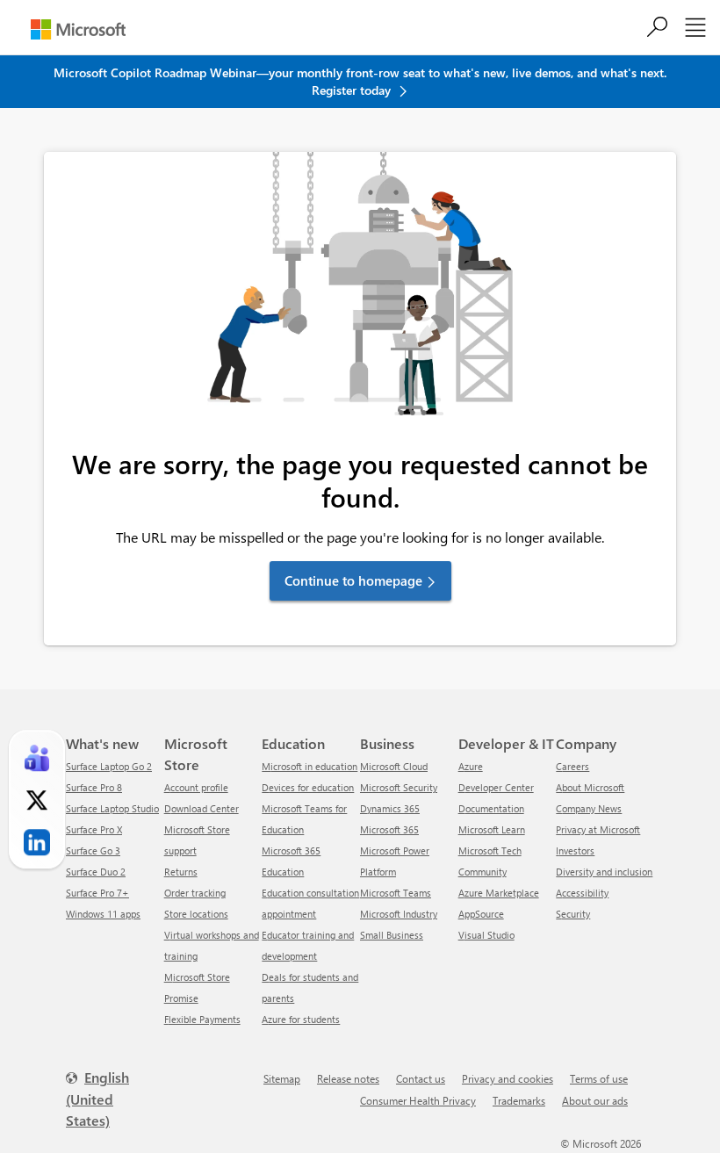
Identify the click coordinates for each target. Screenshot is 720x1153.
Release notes (348, 1078)
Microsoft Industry (398, 913)
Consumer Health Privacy (418, 1100)
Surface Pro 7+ (97, 892)
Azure (470, 766)
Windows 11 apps (103, 913)
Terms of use (599, 1078)
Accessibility (582, 892)
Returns (181, 871)
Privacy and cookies (507, 1078)
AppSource (481, 913)
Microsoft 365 (389, 829)
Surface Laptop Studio (112, 808)
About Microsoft (590, 787)
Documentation (491, 808)
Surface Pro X (94, 829)
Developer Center (496, 787)
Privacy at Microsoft (598, 829)
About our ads (595, 1100)
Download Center (201, 808)
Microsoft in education (309, 766)
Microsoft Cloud (394, 766)
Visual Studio (486, 934)
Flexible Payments (202, 1019)
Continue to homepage (353, 580)
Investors (575, 850)
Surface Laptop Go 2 (109, 766)
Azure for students (301, 1019)
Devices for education (308, 787)
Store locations (196, 913)
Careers (572, 766)
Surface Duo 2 (96, 871)
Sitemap (281, 1078)
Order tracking (195, 892)
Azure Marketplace (498, 892)
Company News (589, 808)
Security (573, 913)
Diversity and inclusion (604, 871)
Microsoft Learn (491, 829)
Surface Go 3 (93, 850)
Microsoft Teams (395, 892)
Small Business (391, 934)
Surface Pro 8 (94, 787)
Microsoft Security (398, 787)
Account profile (196, 787)
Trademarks (519, 1100)
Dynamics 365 (390, 808)
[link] (36, 757)
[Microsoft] (78, 29)
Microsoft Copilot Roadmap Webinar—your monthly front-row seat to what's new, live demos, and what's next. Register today (360, 81)
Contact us (420, 1078)
